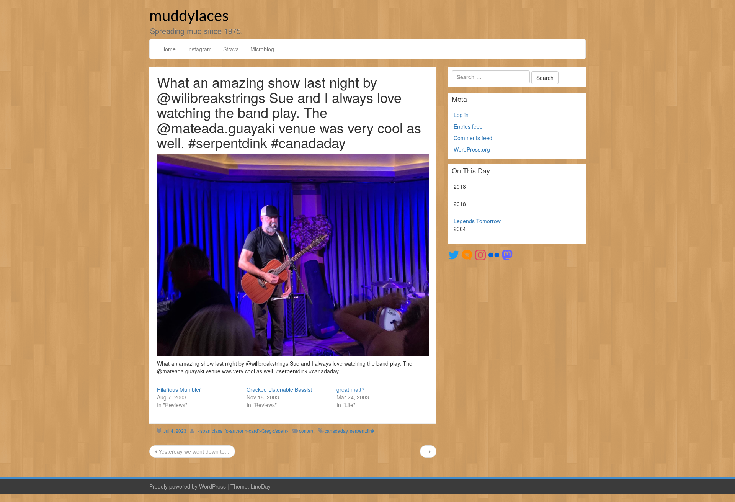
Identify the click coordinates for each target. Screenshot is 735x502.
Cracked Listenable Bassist (279, 389)
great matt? (350, 389)
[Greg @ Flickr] (493, 254)
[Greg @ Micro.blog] (467, 254)
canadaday (336, 430)
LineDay (260, 486)
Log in (461, 115)
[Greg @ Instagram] (480, 254)
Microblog (262, 49)
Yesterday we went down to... (193, 451)
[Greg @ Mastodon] (507, 254)
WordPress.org (472, 149)
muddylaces (189, 16)
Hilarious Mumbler (179, 389)
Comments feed (473, 138)
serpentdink (362, 430)
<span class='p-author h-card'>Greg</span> (243, 430)
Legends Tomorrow (477, 221)
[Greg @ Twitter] (453, 254)
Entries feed (468, 126)
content (306, 430)
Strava (231, 49)
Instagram (199, 49)
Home (168, 49)
